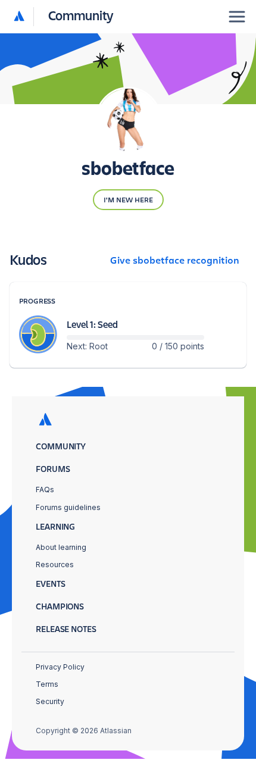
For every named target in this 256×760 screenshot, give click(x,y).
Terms (47, 684)
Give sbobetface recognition (174, 261)
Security (50, 701)
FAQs (45, 489)
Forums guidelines (68, 507)
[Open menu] (236, 16)
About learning (61, 547)
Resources (55, 564)
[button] (64, 16)
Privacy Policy (60, 666)
